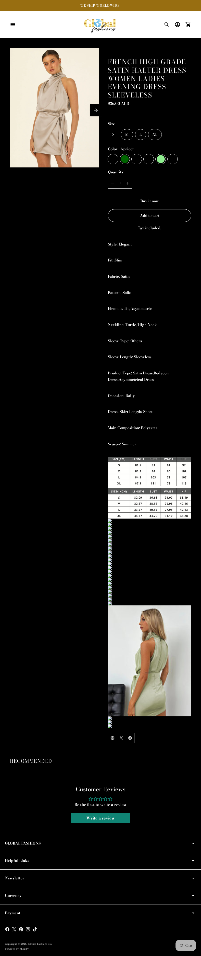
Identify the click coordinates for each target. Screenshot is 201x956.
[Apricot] (113, 159)
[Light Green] (161, 159)
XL (154, 134)
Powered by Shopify (17, 949)
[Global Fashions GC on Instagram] (27, 929)
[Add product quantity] (127, 183)
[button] (96, 110)
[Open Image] (54, 107)
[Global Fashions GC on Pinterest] (21, 929)
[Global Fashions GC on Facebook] (7, 929)
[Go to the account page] (177, 24)
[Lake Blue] (173, 159)
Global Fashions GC (39, 944)
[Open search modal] (166, 24)
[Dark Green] (125, 159)
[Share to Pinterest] (112, 738)
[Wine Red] (137, 159)
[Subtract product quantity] (112, 183)
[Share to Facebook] (130, 738)
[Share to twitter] (121, 738)
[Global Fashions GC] (100, 24)
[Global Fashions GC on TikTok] (34, 929)
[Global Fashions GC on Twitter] (14, 929)
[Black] (149, 159)
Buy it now (149, 201)
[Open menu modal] (12, 24)
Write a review (100, 818)
